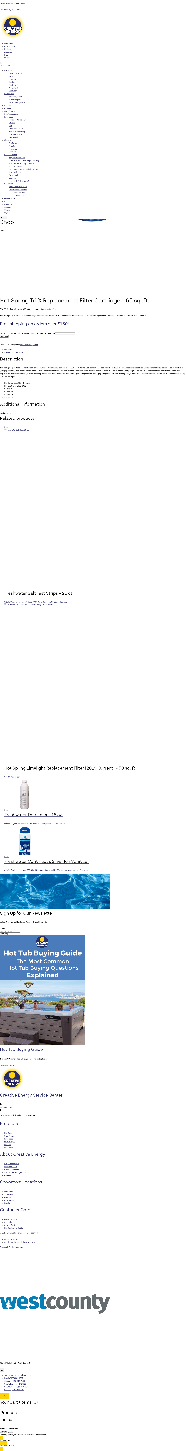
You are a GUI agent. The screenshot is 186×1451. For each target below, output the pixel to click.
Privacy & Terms (11, 1239)
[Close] (4, 1396)
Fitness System (15, 97)
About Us (8, 52)
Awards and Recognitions (15, 1172)
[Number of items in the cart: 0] (1, 63)
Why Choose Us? (11, 1164)
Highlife (12, 76)
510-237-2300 (6, 1107)
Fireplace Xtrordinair (17, 120)
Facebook (4, 1247)
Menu (4, 218)
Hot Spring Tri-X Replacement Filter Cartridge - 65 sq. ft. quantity (27, 333)
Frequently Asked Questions (21, 181)
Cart (6, 213)
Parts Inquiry (14, 175)
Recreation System (17, 102)
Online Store (9, 198)
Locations (8, 43)
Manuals (12, 178)
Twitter (12, 1247)
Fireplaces (8, 117)
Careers (7, 207)
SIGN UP (4, 934)
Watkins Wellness (16, 73)
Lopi (10, 126)
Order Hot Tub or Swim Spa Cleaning (24, 160)
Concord (8, 1197)
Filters (35, 345)
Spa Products (26, 345)
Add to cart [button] (62, 602)
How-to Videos (15, 172)
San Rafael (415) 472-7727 (15, 1384)
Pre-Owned (13, 88)
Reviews (7, 49)
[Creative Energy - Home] (13, 38)
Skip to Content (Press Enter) (12, 3)
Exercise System (15, 99)
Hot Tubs (8, 70)
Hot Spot (12, 82)
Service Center (10, 46)
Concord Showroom (17, 192)
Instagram (19, 1247)
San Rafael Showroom (18, 187)
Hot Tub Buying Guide (13, 1228)
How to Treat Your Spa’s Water (21, 163)
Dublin (7, 1203)
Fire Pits (7, 1145)
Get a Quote (5, 65)
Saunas (7, 108)
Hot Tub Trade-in (15, 166)
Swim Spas (9, 94)
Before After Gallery (17, 131)
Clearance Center (16, 128)
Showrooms (9, 184)
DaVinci (12, 123)
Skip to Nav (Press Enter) (10, 10)
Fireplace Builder (15, 134)
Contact (7, 58)
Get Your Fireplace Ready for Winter (24, 169)
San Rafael (8, 1194)
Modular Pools (10, 105)
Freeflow (12, 85)
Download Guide (7, 1065)
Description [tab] (9, 349)
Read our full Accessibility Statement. (20, 1242)
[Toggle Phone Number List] (2, 1370)
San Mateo (9, 1200)
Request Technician (17, 158)
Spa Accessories (11, 114)
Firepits (7, 140)
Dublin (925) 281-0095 (13, 1378)
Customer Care (10, 1219)
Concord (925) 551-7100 (14, 1381)
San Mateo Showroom (18, 190)
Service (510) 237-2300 (14, 1390)
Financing (13, 91)
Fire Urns (12, 152)
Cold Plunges (9, 111)
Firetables (13, 149)
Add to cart (4, 336)
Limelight (12, 79)
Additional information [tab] (13, 352)
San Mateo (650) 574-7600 (15, 1387)
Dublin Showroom (16, 195)
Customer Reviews (12, 1169)
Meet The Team (10, 1167)
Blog (6, 55)
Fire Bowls (13, 143)
